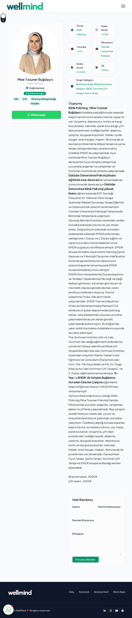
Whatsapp (38, 115)
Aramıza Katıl (101, 591)
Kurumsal (84, 591)
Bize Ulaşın (119, 591)
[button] (8, 610)
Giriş (71, 591)
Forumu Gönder (85, 559)
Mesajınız (78, 533)
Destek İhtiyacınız (83, 520)
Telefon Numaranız (109, 506)
